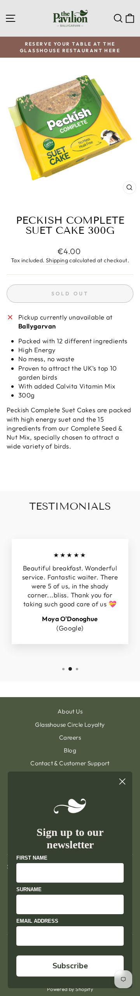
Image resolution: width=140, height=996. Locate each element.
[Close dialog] (122, 781)
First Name (31, 858)
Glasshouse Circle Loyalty (70, 724)
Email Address (37, 921)
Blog (70, 750)
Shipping (57, 260)
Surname (29, 889)
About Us (70, 711)
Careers (70, 737)
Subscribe (70, 966)
